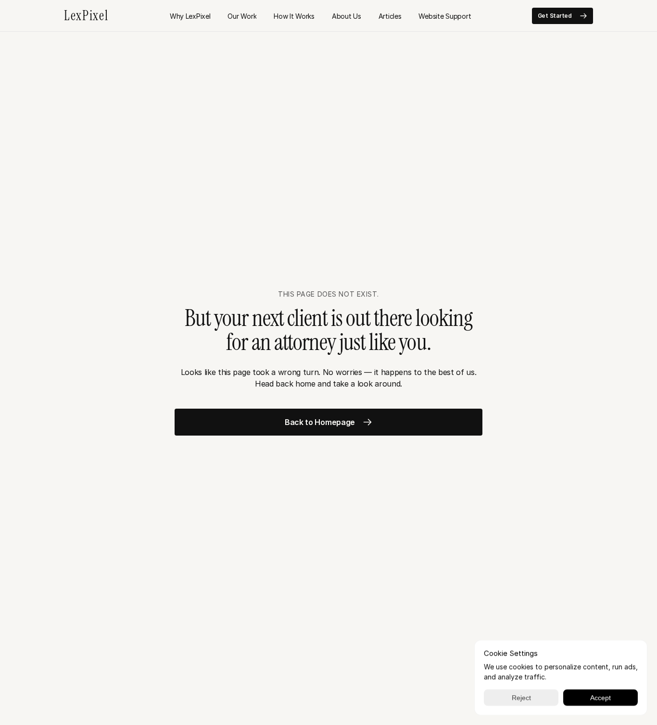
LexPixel (86, 16)
